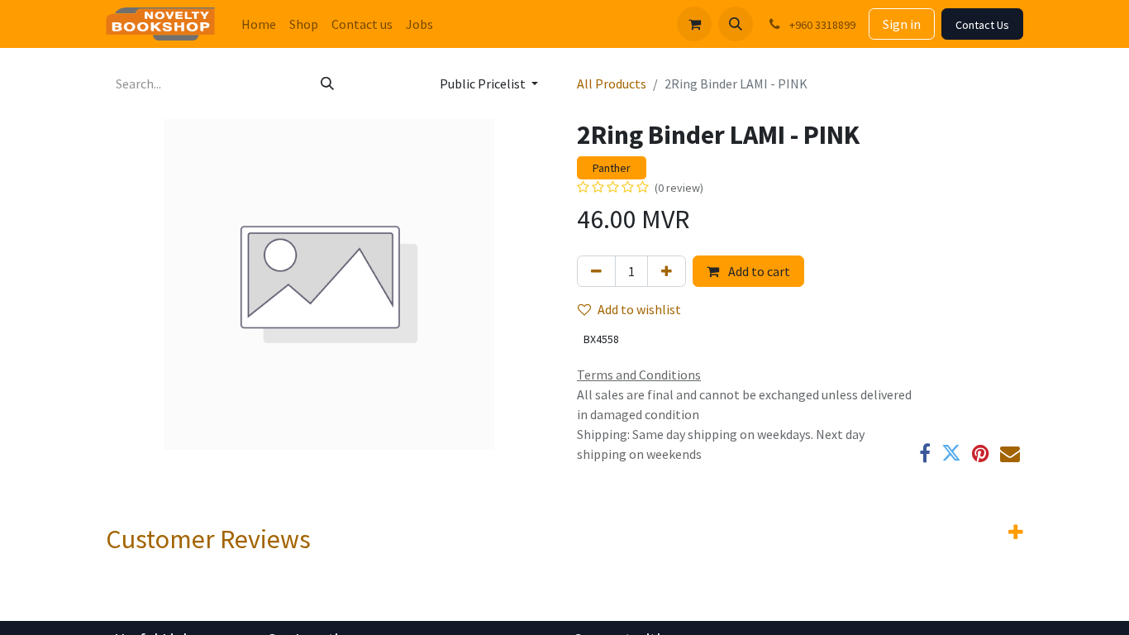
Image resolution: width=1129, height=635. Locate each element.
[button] (735, 24)
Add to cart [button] (758, 271)
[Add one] (666, 271)
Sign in (902, 24)
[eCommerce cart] (694, 24)
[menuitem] (259, 24)
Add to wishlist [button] (639, 309)
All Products (611, 83)
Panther (612, 167)
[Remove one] (596, 271)
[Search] (327, 83)
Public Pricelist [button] (484, 83)
